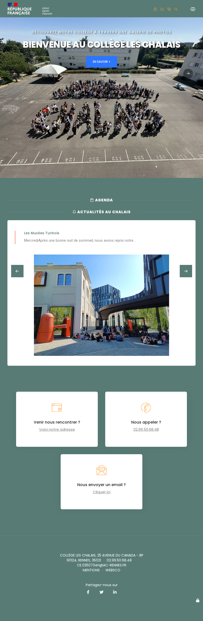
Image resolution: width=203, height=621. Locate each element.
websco (112, 570)
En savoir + (101, 62)
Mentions (91, 570)
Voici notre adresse (57, 429)
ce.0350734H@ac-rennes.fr (101, 565)
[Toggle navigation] (193, 9)
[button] (188, 74)
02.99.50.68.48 (146, 429)
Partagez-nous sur (102, 584)
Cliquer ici (101, 491)
